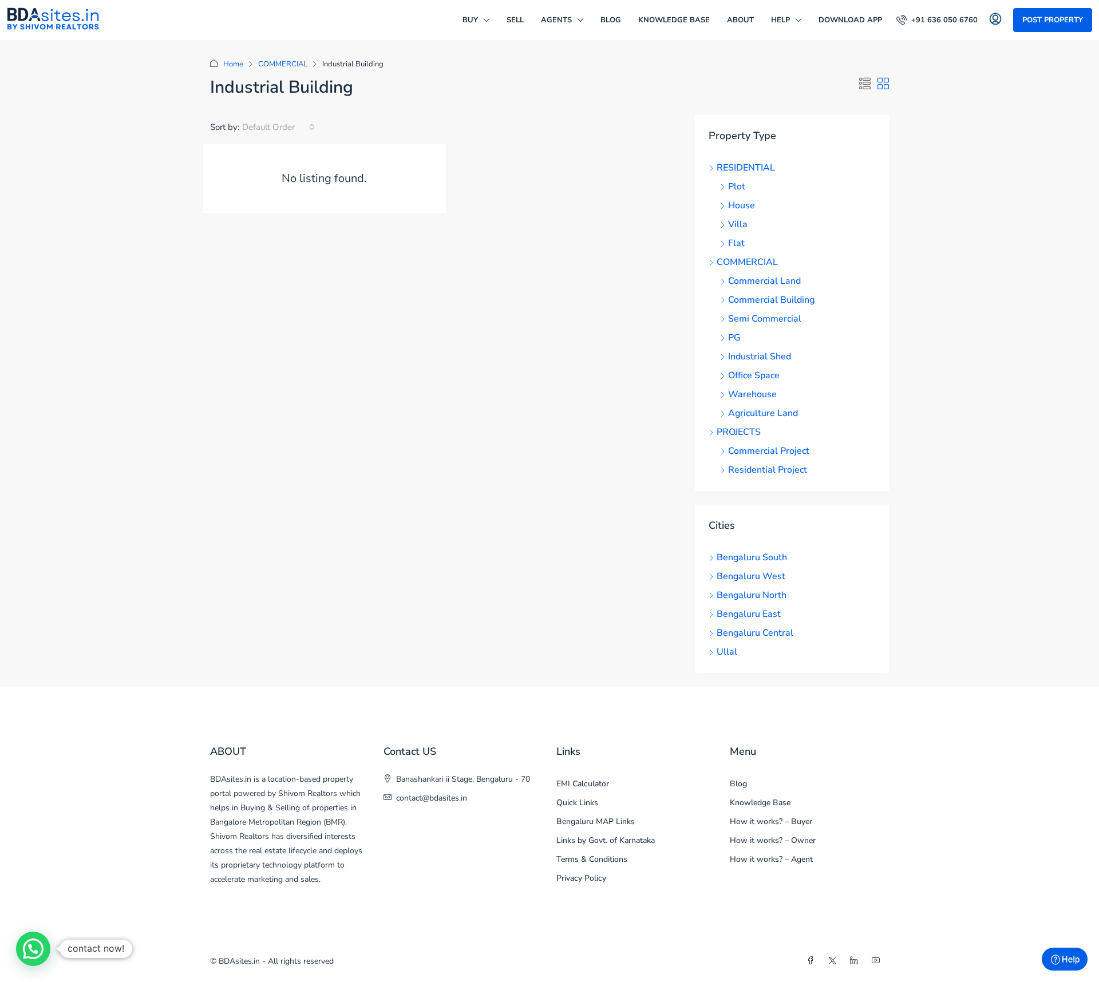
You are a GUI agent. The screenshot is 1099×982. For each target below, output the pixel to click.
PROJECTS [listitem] (739, 432)
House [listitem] (741, 205)
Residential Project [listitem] (767, 470)
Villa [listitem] (738, 224)
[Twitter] (834, 961)
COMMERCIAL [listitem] (747, 262)
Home (233, 64)
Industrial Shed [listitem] (759, 356)
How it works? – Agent (771, 859)
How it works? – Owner (773, 840)
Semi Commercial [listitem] (764, 318)
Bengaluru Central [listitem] (755, 633)
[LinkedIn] (856, 961)
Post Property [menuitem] (1052, 20)
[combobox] (278, 127)
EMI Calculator (582, 783)
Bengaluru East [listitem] (749, 614)
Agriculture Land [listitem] (763, 413)
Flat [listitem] (736, 243)
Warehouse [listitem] (752, 394)
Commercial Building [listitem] (771, 300)
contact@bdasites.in (431, 798)
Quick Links (577, 802)
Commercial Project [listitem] (768, 451)
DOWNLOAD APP (850, 20)
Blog (610, 20)
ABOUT (740, 20)
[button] (865, 84)
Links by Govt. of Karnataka (605, 840)
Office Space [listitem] (754, 375)
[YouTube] (878, 961)
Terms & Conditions (591, 859)
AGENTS (556, 20)
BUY (470, 20)
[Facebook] (813, 961)
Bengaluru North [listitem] (751, 595)
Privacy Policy (581, 878)
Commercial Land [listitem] (764, 281)
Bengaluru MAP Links (595, 821)
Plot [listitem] (736, 186)
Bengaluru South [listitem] (752, 557)
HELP (780, 20)
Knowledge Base (674, 20)
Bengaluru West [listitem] (751, 576)
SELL (515, 20)
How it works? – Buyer (771, 821)
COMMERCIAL (282, 64)
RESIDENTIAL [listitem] (746, 167)
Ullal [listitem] (727, 652)
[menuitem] (937, 20)
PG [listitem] (734, 337)
